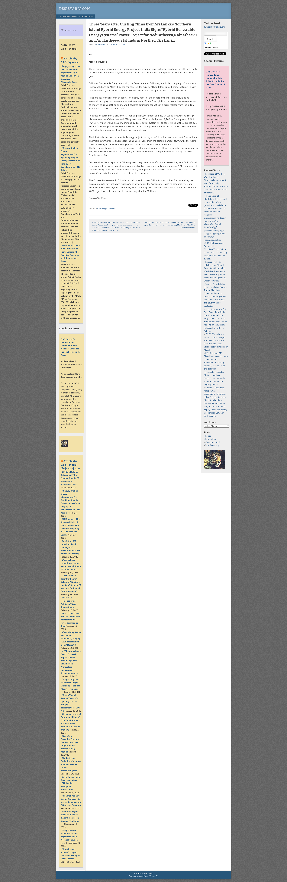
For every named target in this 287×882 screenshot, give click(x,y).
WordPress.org (212, 445)
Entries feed (210, 439)
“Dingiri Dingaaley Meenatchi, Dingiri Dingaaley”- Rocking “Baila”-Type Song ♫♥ (70, 685)
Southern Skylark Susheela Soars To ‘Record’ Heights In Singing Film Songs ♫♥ (70, 817)
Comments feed (212, 442)
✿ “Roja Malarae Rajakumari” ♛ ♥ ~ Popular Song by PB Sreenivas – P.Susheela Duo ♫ (70, 75)
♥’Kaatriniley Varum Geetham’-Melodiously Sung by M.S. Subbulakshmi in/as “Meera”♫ (71, 638)
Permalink (112, 209)
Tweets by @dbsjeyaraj (214, 26)
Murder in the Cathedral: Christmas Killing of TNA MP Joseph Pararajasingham (71, 764)
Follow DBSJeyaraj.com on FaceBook (75, 16)
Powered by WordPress (138, 876)
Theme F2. (153, 876)
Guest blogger (102, 209)
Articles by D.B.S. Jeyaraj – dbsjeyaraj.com (70, 62)
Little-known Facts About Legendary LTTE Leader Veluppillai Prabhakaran (70, 783)
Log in (208, 435)
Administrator (101, 44)
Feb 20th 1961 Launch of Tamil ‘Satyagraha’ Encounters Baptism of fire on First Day (70, 547)
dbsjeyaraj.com (74, 9)
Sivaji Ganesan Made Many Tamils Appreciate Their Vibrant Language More (69, 836)
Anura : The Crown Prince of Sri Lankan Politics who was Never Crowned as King (70, 619)
